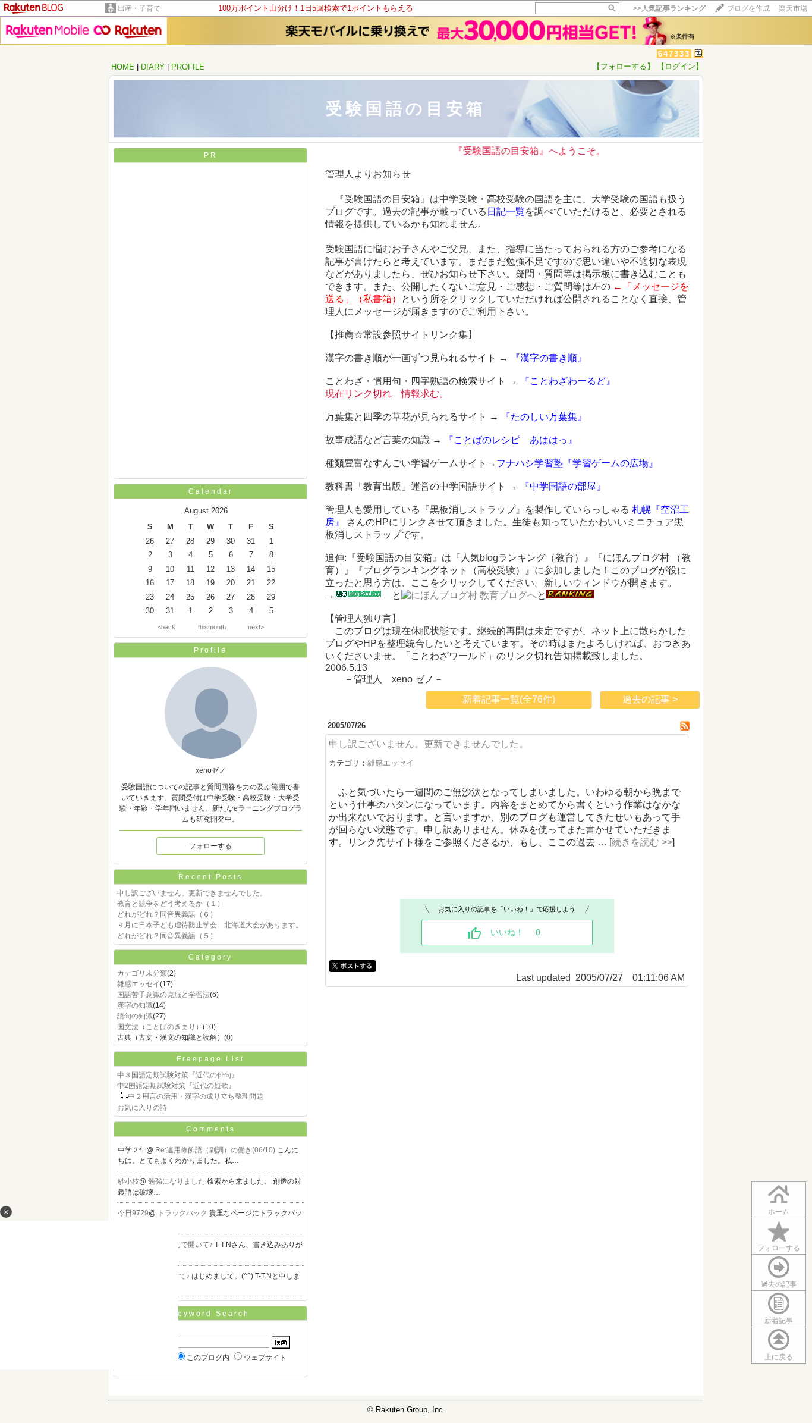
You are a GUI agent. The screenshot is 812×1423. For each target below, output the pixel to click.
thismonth (212, 627)
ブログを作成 (748, 8)
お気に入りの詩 (142, 1108)
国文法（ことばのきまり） (160, 1027)
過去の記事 (779, 1284)
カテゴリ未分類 (142, 973)
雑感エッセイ (138, 984)
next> (256, 627)
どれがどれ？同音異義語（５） (167, 936)
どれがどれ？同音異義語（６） (167, 914)
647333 (674, 53)
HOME (122, 66)
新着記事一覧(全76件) (508, 699)
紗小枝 (128, 1181)
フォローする (210, 846)
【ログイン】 (680, 66)
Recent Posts (210, 877)
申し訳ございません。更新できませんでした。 (192, 893)
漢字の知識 (135, 1005)
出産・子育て (139, 8)
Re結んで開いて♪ (186, 1244)
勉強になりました (177, 1181)
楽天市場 (793, 8)
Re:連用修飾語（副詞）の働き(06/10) (216, 1150)
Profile (210, 650)
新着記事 (778, 1321)
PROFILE (187, 66)
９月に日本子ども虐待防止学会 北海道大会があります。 (210, 925)
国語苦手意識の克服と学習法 (163, 995)
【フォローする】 (623, 66)
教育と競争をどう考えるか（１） (170, 903)
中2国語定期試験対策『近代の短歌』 (176, 1086)
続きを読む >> (642, 842)
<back (166, 627)
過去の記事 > (650, 699)
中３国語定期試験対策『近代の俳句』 (177, 1075)
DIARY (153, 66)
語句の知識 (135, 1016)
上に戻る (778, 1357)
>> (669, 8)
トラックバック (183, 1213)
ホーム (778, 1212)
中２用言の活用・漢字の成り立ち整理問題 (195, 1096)
